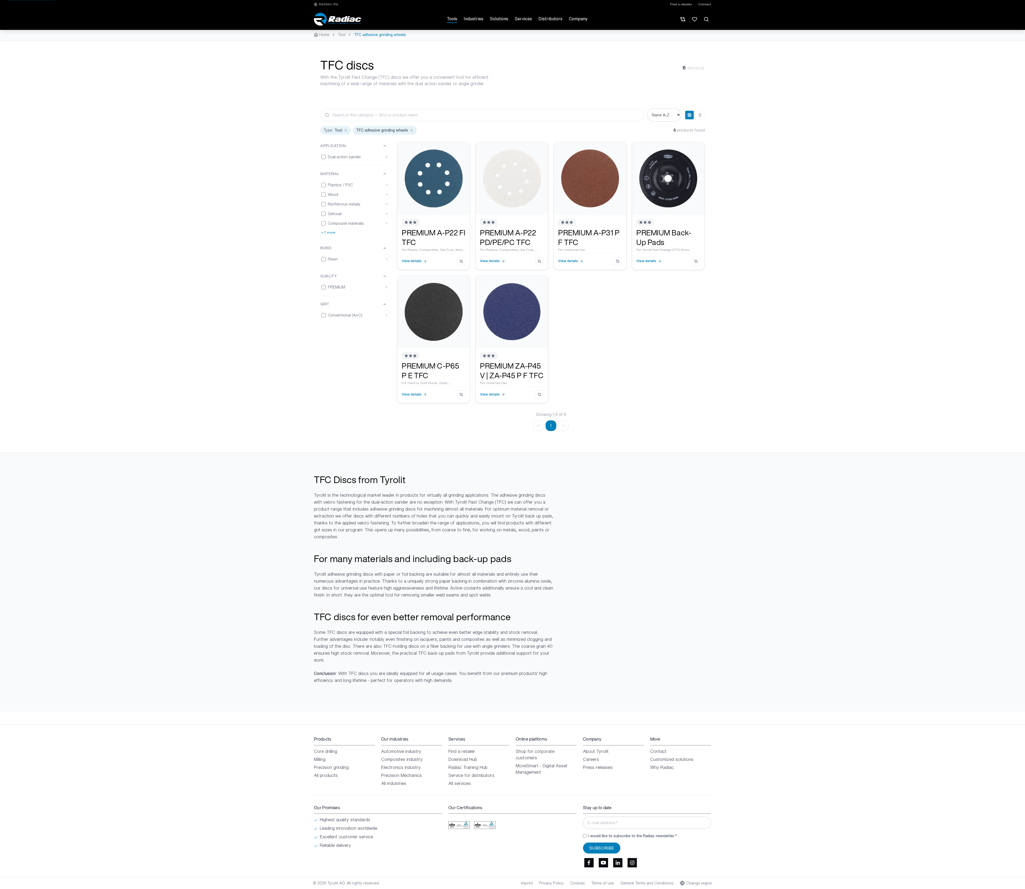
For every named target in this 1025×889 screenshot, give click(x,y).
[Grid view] (689, 115)
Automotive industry (401, 751)
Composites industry (402, 759)
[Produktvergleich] (683, 19)
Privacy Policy (551, 883)
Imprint (527, 883)
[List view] (699, 115)
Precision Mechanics (401, 775)
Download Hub (462, 759)
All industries (393, 783)
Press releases (598, 767)
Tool (341, 34)
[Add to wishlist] (462, 150)
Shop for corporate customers (535, 754)
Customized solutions (671, 759)
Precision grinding (331, 767)
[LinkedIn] (618, 862)
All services (459, 783)
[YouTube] (603, 862)
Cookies (577, 883)
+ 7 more (328, 232)
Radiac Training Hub (467, 767)
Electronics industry (401, 767)
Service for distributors (471, 775)
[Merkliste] (694, 19)
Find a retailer (681, 4)
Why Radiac (662, 767)
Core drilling (325, 751)
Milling (319, 759)
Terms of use (602, 883)
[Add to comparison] (461, 261)
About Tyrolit (596, 751)
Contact (704, 4)
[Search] (706, 19)
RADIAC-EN (328, 4)
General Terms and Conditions (646, 883)
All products (326, 775)
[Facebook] (589, 862)
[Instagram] (632, 862)
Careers (591, 759)
